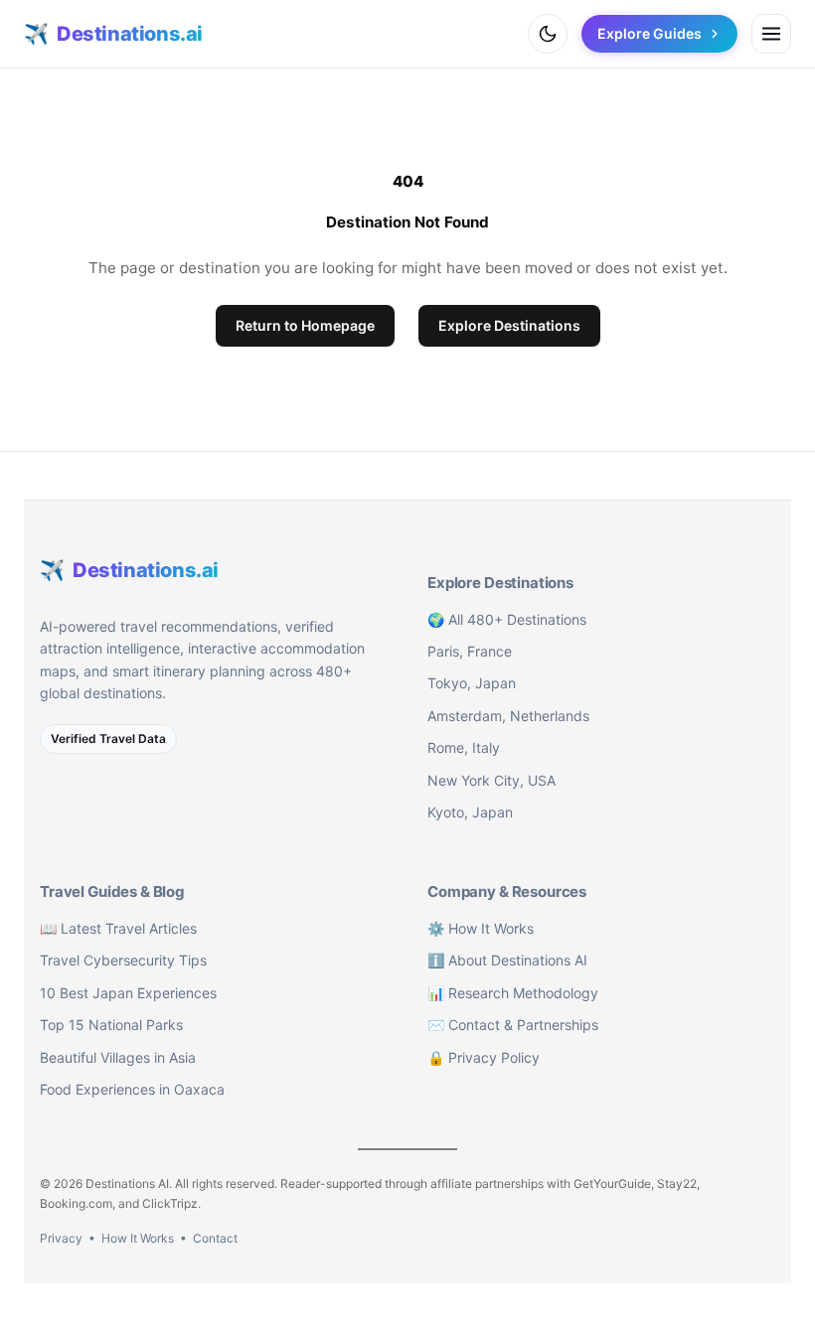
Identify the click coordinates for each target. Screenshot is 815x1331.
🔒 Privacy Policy (483, 1057)
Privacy (61, 1238)
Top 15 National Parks (111, 1024)
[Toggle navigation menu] (771, 34)
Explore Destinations (509, 325)
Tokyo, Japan (471, 682)
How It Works (137, 1238)
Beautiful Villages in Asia (118, 1057)
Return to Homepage (305, 325)
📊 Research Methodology (512, 992)
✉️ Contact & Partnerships (512, 1024)
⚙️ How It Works (480, 928)
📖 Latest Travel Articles (118, 928)
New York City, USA (491, 780)
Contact (215, 1238)
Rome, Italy (463, 747)
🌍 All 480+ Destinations (506, 619)
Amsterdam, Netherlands (508, 715)
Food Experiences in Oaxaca (132, 1089)
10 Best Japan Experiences (128, 992)
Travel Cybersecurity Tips (123, 960)
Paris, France (469, 651)
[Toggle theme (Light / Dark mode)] (548, 34)
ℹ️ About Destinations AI (507, 960)
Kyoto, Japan (470, 812)
